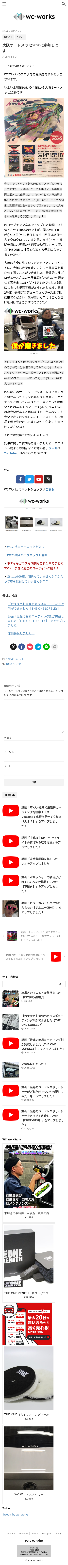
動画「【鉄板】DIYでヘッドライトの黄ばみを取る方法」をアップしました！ (41, 842)
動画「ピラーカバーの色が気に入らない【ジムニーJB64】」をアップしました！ (41, 907)
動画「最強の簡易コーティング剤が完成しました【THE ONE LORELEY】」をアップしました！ (36, 620)
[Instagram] (48, 479)
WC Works (34, 1541)
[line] (46, 646)
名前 (8, 737)
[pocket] (30, 646)
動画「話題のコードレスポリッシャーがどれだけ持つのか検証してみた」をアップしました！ (42, 1092)
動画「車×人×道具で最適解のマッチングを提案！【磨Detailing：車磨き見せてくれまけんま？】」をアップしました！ (41, 817)
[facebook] (21, 646)
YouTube (11, 1533)
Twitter (35, 1533)
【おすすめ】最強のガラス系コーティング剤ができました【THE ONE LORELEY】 (36, 606)
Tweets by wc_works (15, 1514)
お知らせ (9, 659)
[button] (8, 329)
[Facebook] (20, 479)
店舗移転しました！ (21, 633)
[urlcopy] (54, 646)
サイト (7, 766)
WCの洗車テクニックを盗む (25, 546)
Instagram (46, 1533)
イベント (19, 659)
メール (9, 751)
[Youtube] (38, 479)
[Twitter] (29, 479)
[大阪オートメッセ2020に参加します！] (38, 646)
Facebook (23, 1533)
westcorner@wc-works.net (36, 1554)
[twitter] (13, 646)
